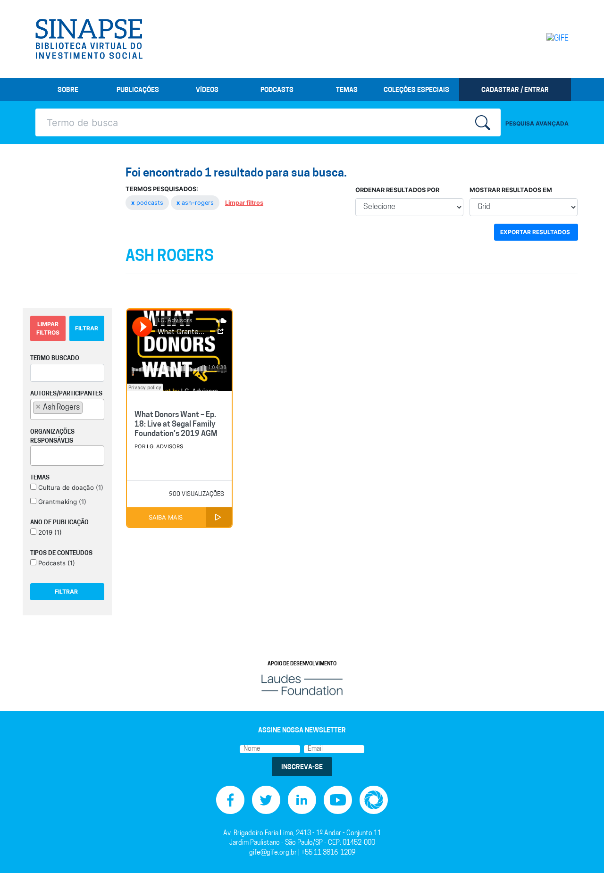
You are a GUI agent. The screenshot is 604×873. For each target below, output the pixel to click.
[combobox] (67, 409)
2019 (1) (49, 532)
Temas (347, 90)
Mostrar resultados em (511, 189)
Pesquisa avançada (537, 123)
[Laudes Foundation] (302, 684)
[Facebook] (230, 800)
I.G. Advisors (165, 446)
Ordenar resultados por (397, 189)
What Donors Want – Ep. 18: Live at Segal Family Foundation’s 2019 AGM (176, 424)
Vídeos (207, 90)
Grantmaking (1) (61, 501)
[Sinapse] (89, 39)
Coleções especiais (416, 90)
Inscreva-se (302, 767)
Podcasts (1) (55, 563)
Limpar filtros (244, 202)
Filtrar (86, 328)
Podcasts (277, 90)
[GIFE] (537, 38)
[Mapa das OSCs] (374, 800)
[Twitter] (266, 800)
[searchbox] (88, 407)
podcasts (148, 202)
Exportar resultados (535, 231)
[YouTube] (338, 800)
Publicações (138, 90)
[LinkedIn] (302, 800)
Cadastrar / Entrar (515, 90)
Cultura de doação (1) (69, 487)
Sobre (68, 90)
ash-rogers (196, 202)
